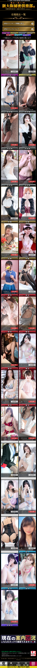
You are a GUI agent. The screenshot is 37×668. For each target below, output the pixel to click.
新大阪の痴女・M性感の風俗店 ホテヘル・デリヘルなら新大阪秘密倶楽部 (17, 658)
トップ (11, 664)
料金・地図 (25, 664)
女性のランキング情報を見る (14, 23)
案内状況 (18, 664)
